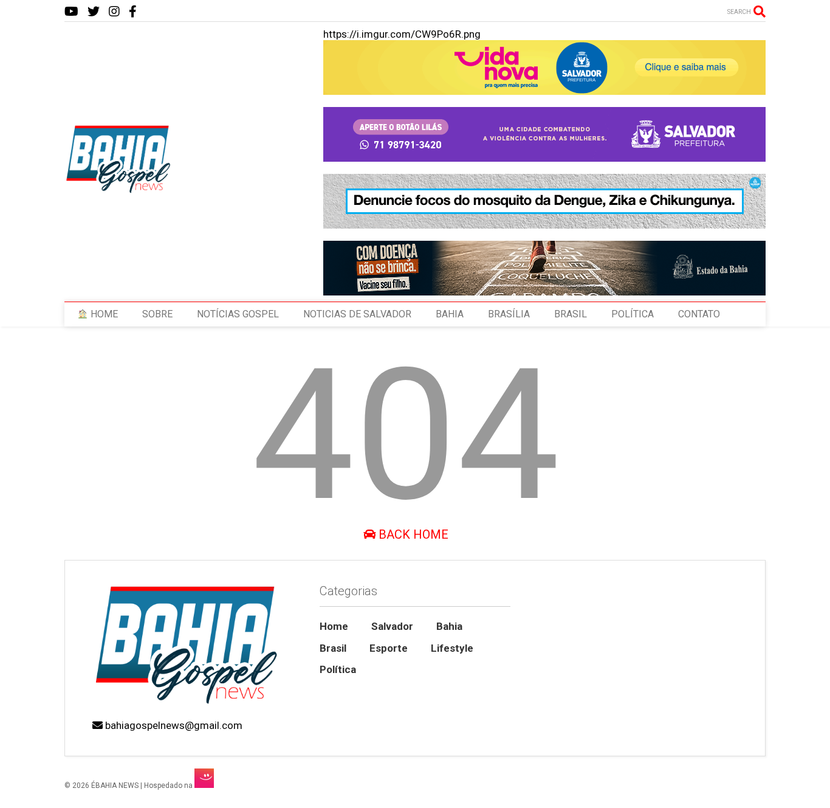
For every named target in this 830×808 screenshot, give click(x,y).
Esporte (388, 648)
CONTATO (699, 314)
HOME (103, 314)
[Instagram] (114, 11)
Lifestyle (452, 648)
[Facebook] (133, 11)
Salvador (392, 626)
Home (334, 626)
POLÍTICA (632, 314)
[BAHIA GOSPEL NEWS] (119, 190)
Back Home (412, 534)
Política (338, 669)
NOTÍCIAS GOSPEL (238, 314)
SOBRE (157, 314)
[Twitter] (93, 11)
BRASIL (570, 314)
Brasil (333, 648)
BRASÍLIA (509, 314)
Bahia (449, 626)
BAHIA (450, 314)
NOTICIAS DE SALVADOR (357, 314)
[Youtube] (71, 11)
